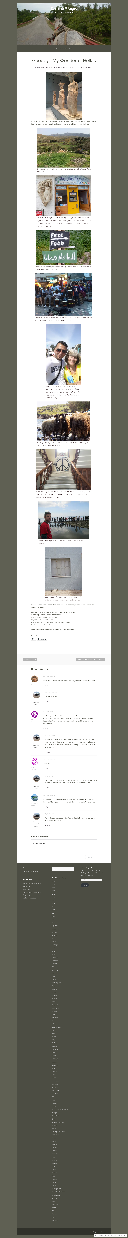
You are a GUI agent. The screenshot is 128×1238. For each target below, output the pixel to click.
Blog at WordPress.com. (100, 1232)
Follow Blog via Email (88, 868)
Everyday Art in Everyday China (32, 883)
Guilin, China (26, 889)
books (54, 948)
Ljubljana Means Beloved (30, 898)
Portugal (54, 1113)
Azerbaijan (55, 945)
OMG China (26, 886)
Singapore (55, 1144)
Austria (54, 941)
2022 (53, 907)
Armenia (54, 935)
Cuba (53, 976)
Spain (53, 1157)
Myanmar (55, 1071)
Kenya (54, 1040)
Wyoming (55, 1220)
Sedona (54, 1138)
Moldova (54, 1062)
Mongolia (55, 1065)
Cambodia (55, 960)
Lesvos (83, 67)
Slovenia (54, 1150)
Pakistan (54, 1097)
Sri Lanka (54, 1160)
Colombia (55, 970)
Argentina (55, 926)
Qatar (53, 1119)
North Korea (55, 1090)
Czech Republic (56, 983)
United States (56, 1195)
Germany (54, 998)
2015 (53, 884)
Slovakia (54, 1147)
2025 (53, 916)
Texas (53, 1176)
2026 (53, 919)
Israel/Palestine (56, 1027)
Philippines (55, 1103)
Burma (54, 954)
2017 (53, 891)
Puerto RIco (55, 1116)
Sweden (54, 1163)
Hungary (54, 1011)
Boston (54, 951)
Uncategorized (56, 1189)
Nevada (54, 1078)
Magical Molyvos (30, 659)
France (54, 992)
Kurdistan (55, 1043)
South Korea (55, 1154)
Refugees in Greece (62, 67)
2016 (48, 67)
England (54, 989)
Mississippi (55, 1059)
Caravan (54, 964)
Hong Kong (55, 1008)
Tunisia (54, 1182)
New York (55, 1084)
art (53, 938)
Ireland (54, 1024)
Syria (53, 1166)
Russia (54, 1128)
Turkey (54, 1185)
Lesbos (78, 67)
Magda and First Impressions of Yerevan (91, 659)
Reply (46, 685)
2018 (53, 894)
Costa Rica (55, 973)
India (53, 1014)
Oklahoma (55, 1093)
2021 (53, 903)
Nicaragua (55, 1087)
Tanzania (54, 1173)
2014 (53, 881)
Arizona (54, 929)
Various (54, 1208)
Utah (53, 1201)
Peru (53, 1100)
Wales (53, 1217)
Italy (53, 1030)
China (53, 967)
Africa (53, 922)
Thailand (54, 1179)
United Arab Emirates (58, 1192)
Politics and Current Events (60, 1109)
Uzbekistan (55, 1204)
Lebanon (54, 1046)
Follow (85, 885)
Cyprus (54, 979)
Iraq (53, 1021)
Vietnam (54, 1214)
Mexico (54, 1055)
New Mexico (55, 1081)
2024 (53, 913)
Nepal (53, 1074)
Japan (53, 1033)
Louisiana (55, 1049)
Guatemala (55, 1005)
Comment (90, 857)
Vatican (54, 1211)
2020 (53, 900)
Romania (54, 1125)
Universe (54, 1198)
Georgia (54, 995)
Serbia (54, 1141)
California (55, 957)
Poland (54, 1106)
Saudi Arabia (55, 1135)
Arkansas (54, 932)
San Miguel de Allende (58, 1132)
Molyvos (88, 67)
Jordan (54, 1036)
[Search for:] (63, 869)
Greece (53, 67)
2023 (53, 910)
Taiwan (54, 1170)
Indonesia (55, 1017)
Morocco (54, 1068)
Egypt (53, 986)
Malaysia (54, 1052)
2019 (53, 897)
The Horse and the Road (64, 49)
